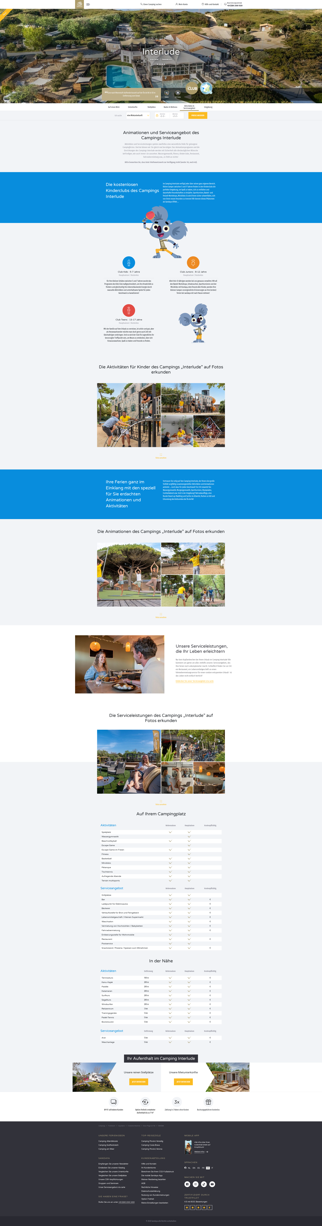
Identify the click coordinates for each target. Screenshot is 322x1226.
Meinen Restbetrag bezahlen (153, 1179)
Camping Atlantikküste (108, 1141)
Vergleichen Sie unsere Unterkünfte (113, 1172)
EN (194, 1168)
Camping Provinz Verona (151, 1149)
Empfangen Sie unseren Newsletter (113, 1164)
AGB (143, 1183)
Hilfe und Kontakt (148, 1164)
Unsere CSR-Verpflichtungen (110, 1179)
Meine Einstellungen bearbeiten (154, 1203)
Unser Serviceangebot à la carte (111, 1187)
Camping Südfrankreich (108, 1145)
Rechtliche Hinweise (149, 1187)
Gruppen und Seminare (108, 1183)
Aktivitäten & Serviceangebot (189, 107)
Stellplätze (152, 107)
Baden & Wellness (170, 107)
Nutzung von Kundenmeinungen (155, 1195)
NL (189, 1168)
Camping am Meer (106, 1149)
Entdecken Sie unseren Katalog (111, 1168)
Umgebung (208, 107)
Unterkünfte (132, 107)
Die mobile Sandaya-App (152, 1176)
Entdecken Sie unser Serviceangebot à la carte (195, 681)
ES (198, 1168)
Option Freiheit (147, 1199)
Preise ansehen (197, 115)
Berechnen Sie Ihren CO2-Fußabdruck (157, 1172)
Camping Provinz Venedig (152, 1141)
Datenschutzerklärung (150, 1191)
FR (203, 1168)
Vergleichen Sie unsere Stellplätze (112, 1176)
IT (212, 1168)
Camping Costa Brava (150, 1145)
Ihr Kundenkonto (148, 1168)
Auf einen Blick (113, 107)
